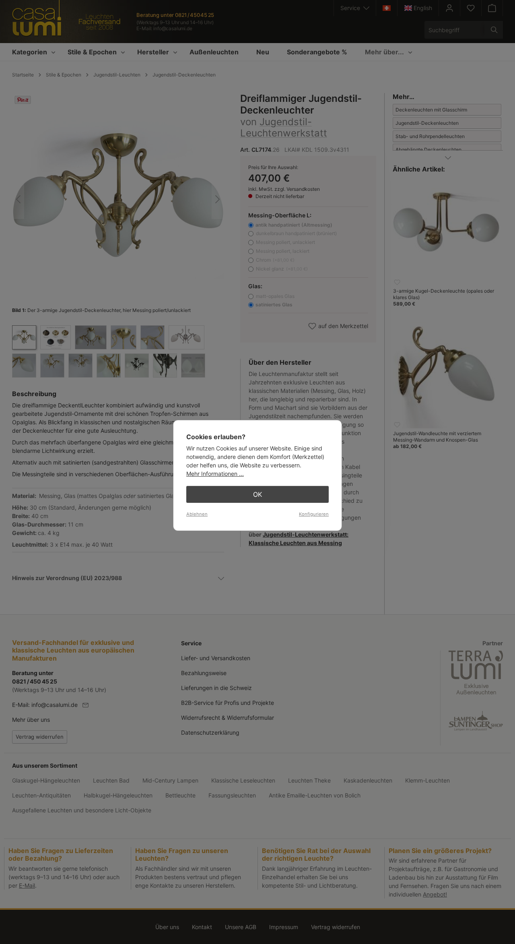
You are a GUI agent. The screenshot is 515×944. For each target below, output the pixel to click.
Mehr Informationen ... (215, 473)
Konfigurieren (314, 514)
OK (257, 494)
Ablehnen (197, 514)
